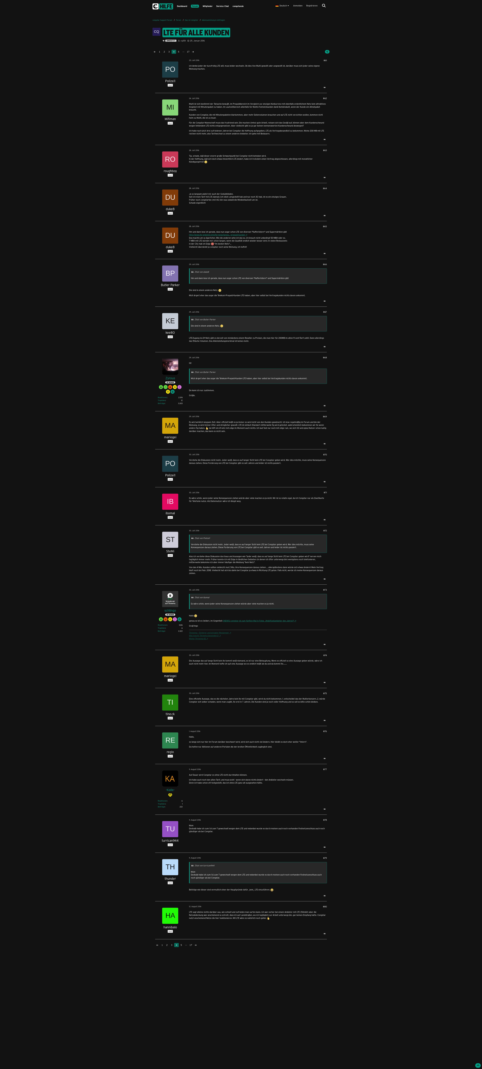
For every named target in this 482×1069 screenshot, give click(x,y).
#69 (325, 416)
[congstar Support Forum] (163, 6)
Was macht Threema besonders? (204, 635)
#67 (325, 312)
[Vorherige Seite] (155, 52)
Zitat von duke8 (202, 272)
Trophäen (161, 400)
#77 (325, 769)
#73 (325, 590)
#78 (325, 820)
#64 (325, 188)
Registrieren (312, 5)
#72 (325, 530)
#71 (325, 492)
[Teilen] (327, 52)
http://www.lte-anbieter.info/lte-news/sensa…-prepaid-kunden (217, 234)
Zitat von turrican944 (204, 865)
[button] (282, 6)
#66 (325, 264)
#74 (325, 655)
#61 (325, 60)
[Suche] (323, 6)
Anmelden (298, 5)
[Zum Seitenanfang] (478, 1065)
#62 (325, 98)
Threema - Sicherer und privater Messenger (209, 632)
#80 (325, 906)
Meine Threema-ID (197, 638)
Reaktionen (162, 397)
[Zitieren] (324, 87)
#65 (325, 226)
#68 (325, 357)
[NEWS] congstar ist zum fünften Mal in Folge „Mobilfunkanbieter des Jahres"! (258, 620)
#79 (325, 858)
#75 (325, 693)
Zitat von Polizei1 (202, 538)
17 (188, 51)
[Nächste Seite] (193, 52)
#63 (325, 150)
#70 (325, 454)
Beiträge (161, 403)
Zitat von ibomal (202, 597)
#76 (325, 731)
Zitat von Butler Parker (205, 319)
